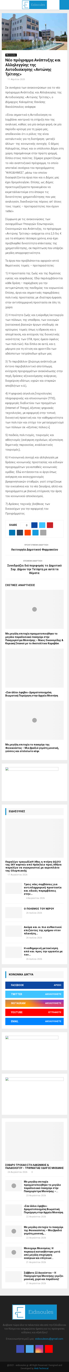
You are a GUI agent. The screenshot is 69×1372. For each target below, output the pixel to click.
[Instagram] (39, 1349)
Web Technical (41, 1368)
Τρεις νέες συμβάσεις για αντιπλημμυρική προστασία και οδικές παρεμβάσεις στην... (43, 889)
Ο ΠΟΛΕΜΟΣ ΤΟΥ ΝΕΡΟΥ (39, 908)
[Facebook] (20, 1349)
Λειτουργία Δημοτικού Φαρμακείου (34, 549)
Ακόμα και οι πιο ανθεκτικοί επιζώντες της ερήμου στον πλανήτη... (43, 930)
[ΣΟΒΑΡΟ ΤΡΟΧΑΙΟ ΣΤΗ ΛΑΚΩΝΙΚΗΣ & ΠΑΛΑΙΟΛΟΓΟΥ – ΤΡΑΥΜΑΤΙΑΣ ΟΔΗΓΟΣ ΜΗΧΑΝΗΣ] (34, 1141)
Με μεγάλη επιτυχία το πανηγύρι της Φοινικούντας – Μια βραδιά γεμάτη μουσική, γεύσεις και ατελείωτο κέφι (32, 747)
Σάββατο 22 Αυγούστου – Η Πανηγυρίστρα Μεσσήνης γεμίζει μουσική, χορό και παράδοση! (43, 1276)
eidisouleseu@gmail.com (49, 1338)
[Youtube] (49, 1349)
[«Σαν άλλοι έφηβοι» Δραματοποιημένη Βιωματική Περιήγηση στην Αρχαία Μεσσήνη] (13, 1210)
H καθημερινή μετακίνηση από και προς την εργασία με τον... (43, 951)
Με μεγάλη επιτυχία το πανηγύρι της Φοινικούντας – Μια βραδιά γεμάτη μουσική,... (43, 1230)
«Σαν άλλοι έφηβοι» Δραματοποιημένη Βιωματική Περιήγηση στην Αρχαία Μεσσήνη (43, 1209)
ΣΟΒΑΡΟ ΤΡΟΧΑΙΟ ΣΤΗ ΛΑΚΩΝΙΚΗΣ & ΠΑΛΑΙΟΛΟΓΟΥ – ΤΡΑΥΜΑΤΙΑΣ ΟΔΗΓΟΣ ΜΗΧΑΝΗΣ (34, 1166)
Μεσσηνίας (11, 55)
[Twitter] (30, 1349)
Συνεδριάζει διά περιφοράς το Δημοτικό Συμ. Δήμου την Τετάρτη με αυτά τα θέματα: (34, 569)
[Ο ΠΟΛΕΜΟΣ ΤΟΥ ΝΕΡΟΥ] (13, 912)
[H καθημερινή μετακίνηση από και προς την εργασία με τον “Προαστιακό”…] (13, 952)
